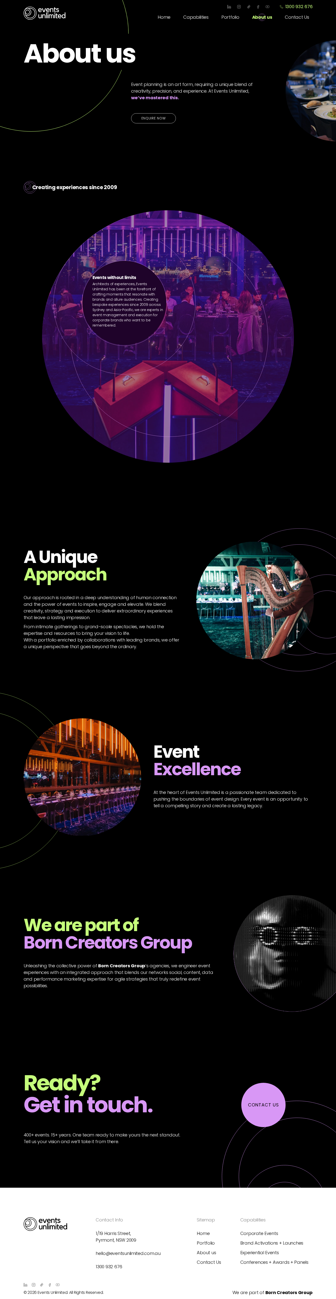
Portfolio (230, 17)
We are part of (272, 1292)
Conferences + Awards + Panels (274, 1262)
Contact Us (297, 17)
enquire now (153, 118)
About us (262, 17)
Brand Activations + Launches (271, 1243)
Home (164, 17)
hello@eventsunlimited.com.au (128, 1253)
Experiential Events (259, 1253)
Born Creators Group (121, 966)
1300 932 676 (298, 6)
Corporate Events (259, 1233)
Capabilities (196, 17)
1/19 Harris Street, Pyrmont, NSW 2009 (116, 1236)
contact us (263, 1105)
